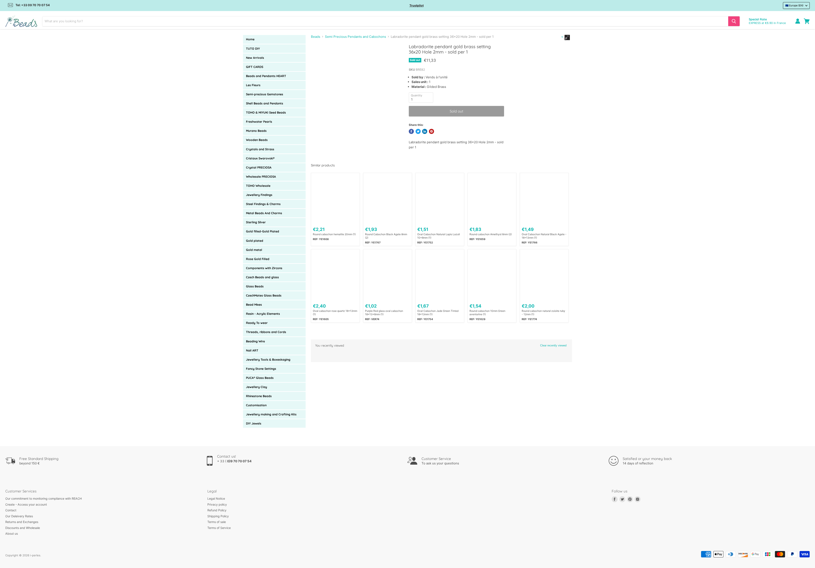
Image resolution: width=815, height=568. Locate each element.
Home (250, 39)
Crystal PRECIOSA (258, 167)
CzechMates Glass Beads (263, 295)
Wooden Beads (257, 140)
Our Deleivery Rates (19, 516)
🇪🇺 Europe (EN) (794, 5)
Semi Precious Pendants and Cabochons (355, 36)
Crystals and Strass (260, 149)
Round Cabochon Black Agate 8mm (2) (386, 236)
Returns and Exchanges (21, 522)
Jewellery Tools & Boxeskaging (268, 359)
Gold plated (254, 241)
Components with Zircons (264, 268)
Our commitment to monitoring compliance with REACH (43, 498)
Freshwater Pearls (259, 122)
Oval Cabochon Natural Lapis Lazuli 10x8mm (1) (438, 236)
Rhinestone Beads (259, 396)
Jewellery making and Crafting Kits (271, 414)
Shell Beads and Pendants (264, 103)
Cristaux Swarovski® (260, 158)
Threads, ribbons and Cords (266, 332)
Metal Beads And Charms (264, 213)
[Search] (734, 21)
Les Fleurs (253, 85)
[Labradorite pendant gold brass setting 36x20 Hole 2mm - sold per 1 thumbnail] (319, 56)
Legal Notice (216, 498)
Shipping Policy (218, 516)
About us (11, 533)
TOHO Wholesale (258, 186)
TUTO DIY (253, 49)
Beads (315, 36)
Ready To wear (257, 323)
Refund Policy (216, 510)
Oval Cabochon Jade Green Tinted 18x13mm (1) (437, 312)
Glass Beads (255, 286)
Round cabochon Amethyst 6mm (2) (490, 234)
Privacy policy (217, 504)
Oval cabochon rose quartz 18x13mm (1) (335, 312)
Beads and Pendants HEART (266, 76)
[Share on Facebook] (411, 131)
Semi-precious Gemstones (264, 94)
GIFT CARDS (254, 67)
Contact (10, 510)
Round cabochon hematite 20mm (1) (334, 234)
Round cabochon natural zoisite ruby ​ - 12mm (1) (544, 312)
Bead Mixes (254, 304)
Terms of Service (219, 528)
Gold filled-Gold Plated (262, 231)
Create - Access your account (26, 504)
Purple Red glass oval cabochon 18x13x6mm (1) (384, 312)
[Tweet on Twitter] (418, 131)
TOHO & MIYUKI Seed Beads (266, 112)
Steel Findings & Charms (263, 204)
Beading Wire (255, 341)
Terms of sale (216, 522)
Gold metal (254, 250)
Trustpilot (416, 5)
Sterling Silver (256, 222)
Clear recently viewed (553, 345)
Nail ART (252, 350)
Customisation (256, 405)
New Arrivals (255, 58)
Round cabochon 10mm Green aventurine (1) (487, 312)
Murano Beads (256, 131)
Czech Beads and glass (262, 277)
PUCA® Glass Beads (260, 378)
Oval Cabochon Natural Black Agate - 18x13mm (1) (544, 236)
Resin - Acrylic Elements (263, 314)
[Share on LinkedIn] (424, 131)
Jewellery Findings (259, 195)
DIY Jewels (253, 423)
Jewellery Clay (256, 387)
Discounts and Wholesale (22, 528)
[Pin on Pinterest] (431, 131)
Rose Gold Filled (257, 259)
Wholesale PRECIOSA (261, 177)
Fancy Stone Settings (261, 369)
